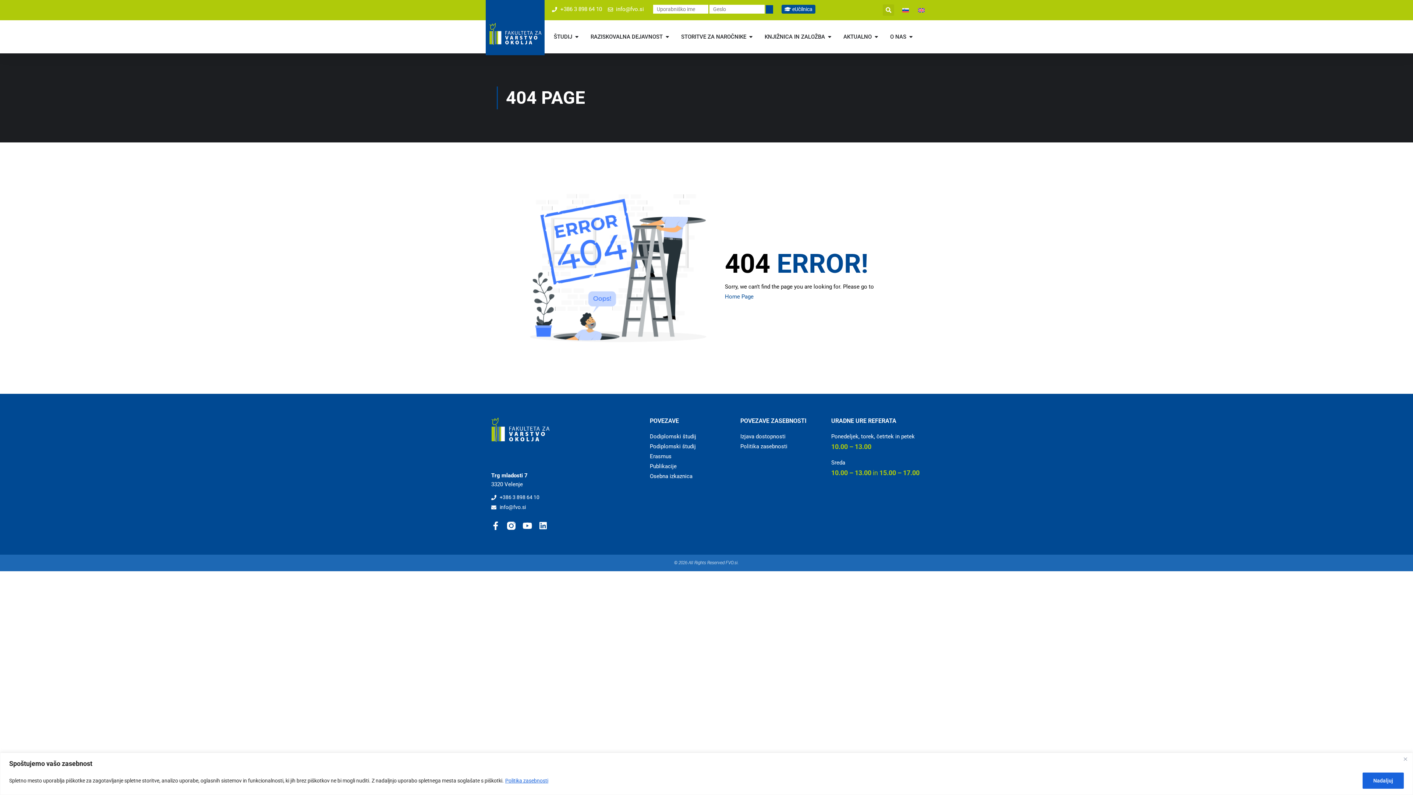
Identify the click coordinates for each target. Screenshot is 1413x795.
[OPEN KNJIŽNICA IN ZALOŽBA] (829, 37)
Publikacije (663, 466)
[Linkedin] (543, 526)
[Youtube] (527, 526)
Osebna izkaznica (671, 476)
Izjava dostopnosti (763, 436)
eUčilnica (801, 9)
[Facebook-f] (495, 526)
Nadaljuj (1383, 781)
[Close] (1405, 759)
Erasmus (661, 456)
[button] (888, 10)
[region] (706, 774)
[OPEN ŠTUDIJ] (577, 37)
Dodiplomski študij (673, 436)
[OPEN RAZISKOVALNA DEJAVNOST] (667, 37)
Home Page (739, 296)
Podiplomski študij (673, 446)
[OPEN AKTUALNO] (876, 37)
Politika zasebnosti (526, 781)
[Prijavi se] (769, 9)
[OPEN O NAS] (911, 37)
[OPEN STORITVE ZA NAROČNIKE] (751, 37)
